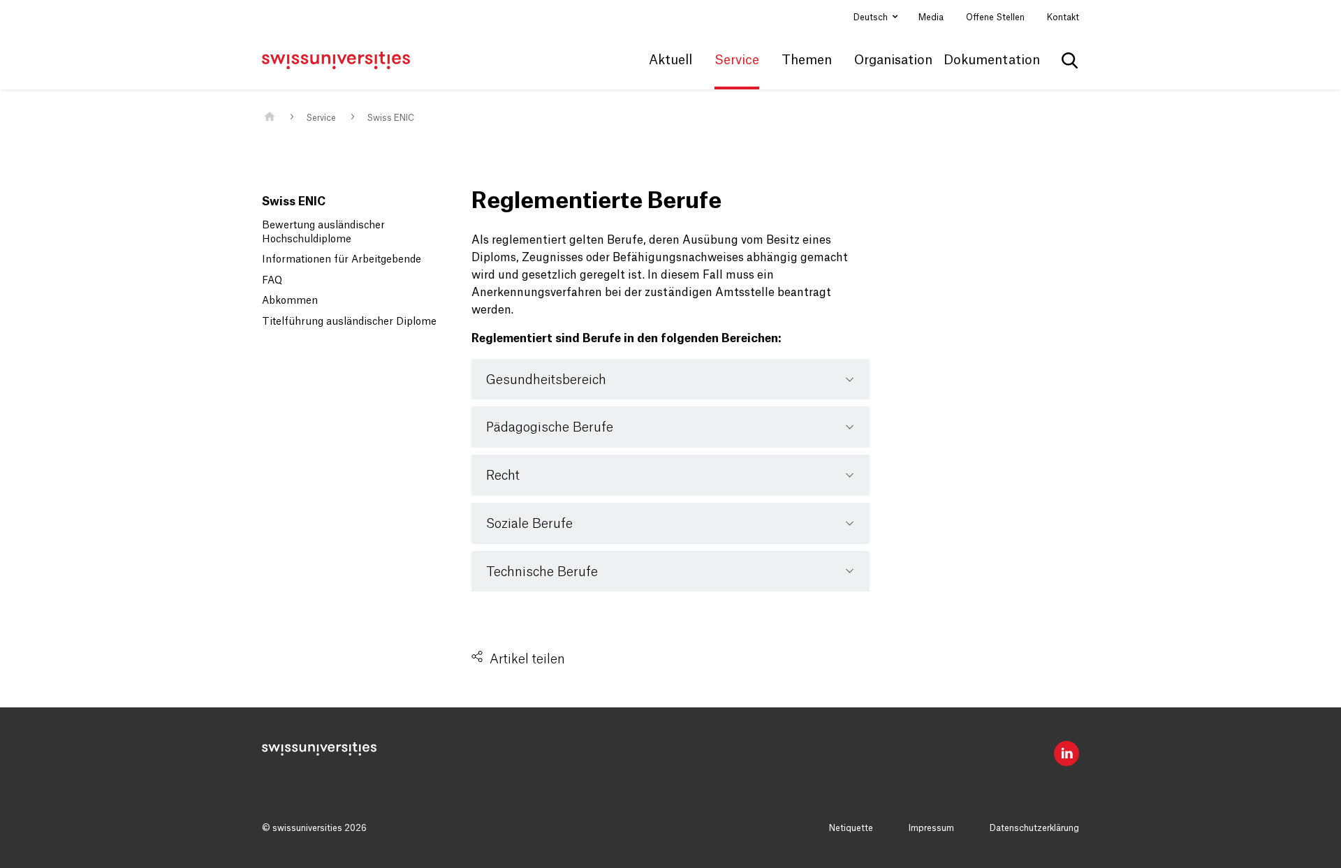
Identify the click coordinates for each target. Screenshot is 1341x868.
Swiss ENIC (390, 118)
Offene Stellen (995, 17)
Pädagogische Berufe (549, 427)
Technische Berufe (542, 572)
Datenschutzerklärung (1034, 828)
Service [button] (737, 60)
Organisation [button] (893, 60)
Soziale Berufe (529, 523)
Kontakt (1063, 17)
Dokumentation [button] (992, 60)
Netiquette (851, 828)
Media (931, 17)
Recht (503, 475)
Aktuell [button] (670, 60)
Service (321, 118)
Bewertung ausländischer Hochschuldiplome (323, 232)
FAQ (272, 281)
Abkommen (290, 301)
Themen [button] (807, 60)
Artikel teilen (527, 659)
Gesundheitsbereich (546, 380)
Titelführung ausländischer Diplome (349, 322)
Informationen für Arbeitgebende (341, 260)
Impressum (931, 828)
